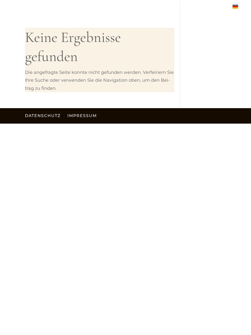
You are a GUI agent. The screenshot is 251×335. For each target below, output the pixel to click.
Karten (133, 8)
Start (40, 8)
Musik (159, 8)
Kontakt (183, 8)
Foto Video (212, 8)
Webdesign (65, 8)
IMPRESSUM (82, 115)
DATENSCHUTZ (43, 115)
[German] (237, 8)
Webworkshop (102, 8)
